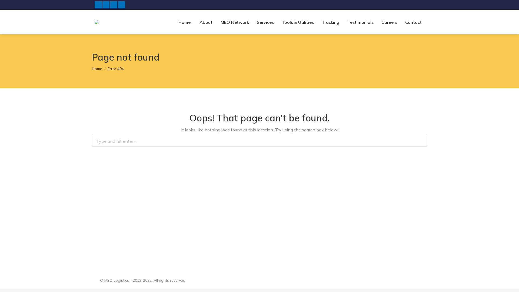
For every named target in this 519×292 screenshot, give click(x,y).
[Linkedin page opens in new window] (113, 4)
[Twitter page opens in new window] (105, 4)
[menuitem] (183, 22)
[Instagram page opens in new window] (121, 4)
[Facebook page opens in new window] (98, 4)
